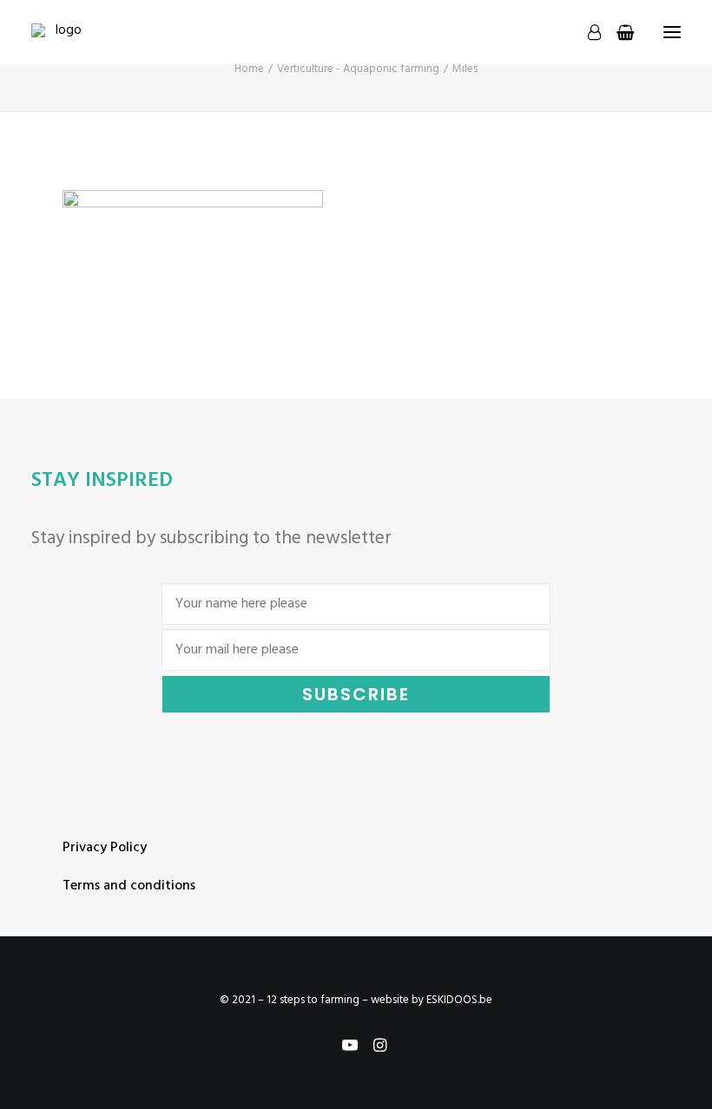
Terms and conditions (129, 886)
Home (249, 69)
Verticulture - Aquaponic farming (358, 69)
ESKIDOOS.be (459, 1000)
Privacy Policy (105, 848)
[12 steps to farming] (61, 32)
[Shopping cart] (618, 32)
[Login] (586, 32)
